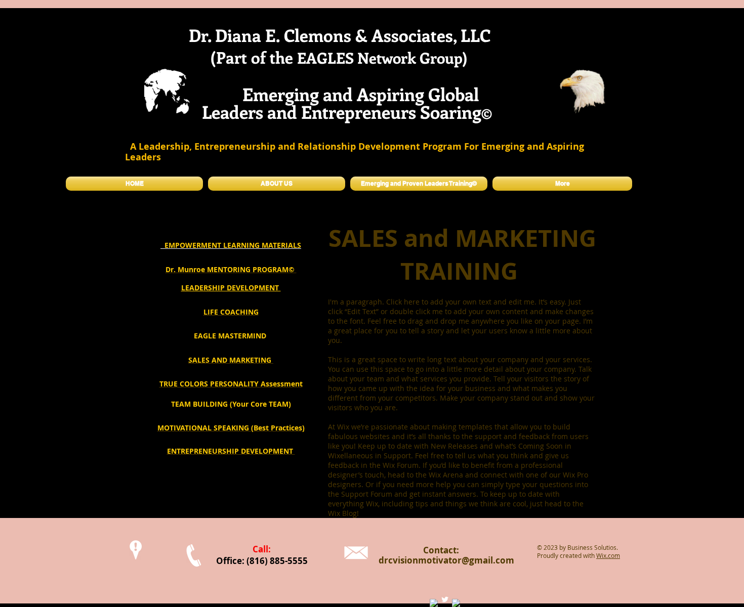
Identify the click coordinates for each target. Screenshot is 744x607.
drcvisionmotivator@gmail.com (446, 560)
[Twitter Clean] (445, 599)
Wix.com (608, 555)
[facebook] (434, 603)
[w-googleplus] (456, 603)
